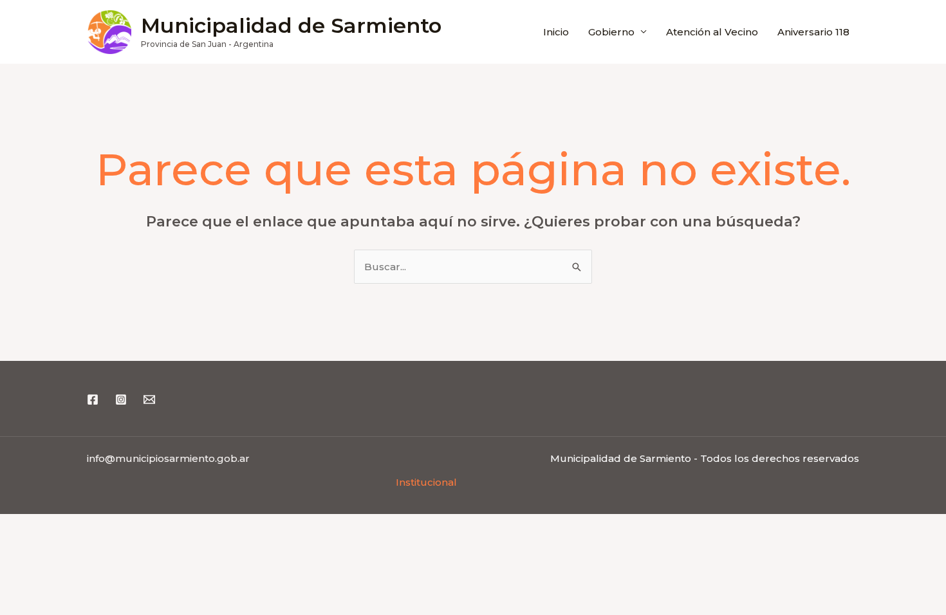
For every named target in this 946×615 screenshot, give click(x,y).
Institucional (426, 482)
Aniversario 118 (813, 32)
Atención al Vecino (712, 32)
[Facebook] (92, 399)
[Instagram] (121, 399)
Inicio (556, 32)
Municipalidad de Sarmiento (291, 25)
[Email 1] (149, 399)
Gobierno (611, 32)
